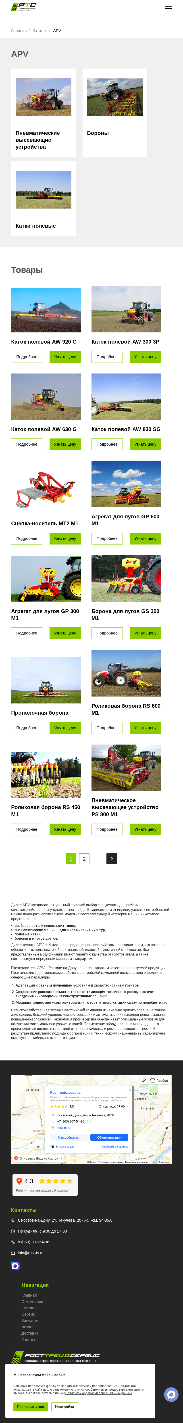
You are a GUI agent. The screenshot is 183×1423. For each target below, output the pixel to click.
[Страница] (111, 863)
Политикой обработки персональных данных (98, 1393)
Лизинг (27, 1327)
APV (57, 30)
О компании (32, 1301)
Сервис (28, 1314)
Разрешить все (30, 1407)
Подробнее (26, 357)
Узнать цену (65, 357)
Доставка (29, 1333)
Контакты (29, 1339)
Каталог (40, 30)
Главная (19, 30)
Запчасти (29, 1320)
